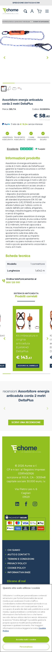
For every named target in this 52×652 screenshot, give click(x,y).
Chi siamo (12, 550)
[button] (3, 88)
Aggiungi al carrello (28, 366)
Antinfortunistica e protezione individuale (16, 21)
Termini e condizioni (19, 559)
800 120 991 (13, 282)
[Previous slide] (4, 408)
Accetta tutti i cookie (26, 639)
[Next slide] (47, 57)
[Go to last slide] (4, 57)
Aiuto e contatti (17, 554)
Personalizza (26, 647)
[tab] (7, 373)
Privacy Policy (16, 563)
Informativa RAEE (18, 572)
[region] (26, 618)
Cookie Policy (15, 568)
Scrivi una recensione (26, 422)
